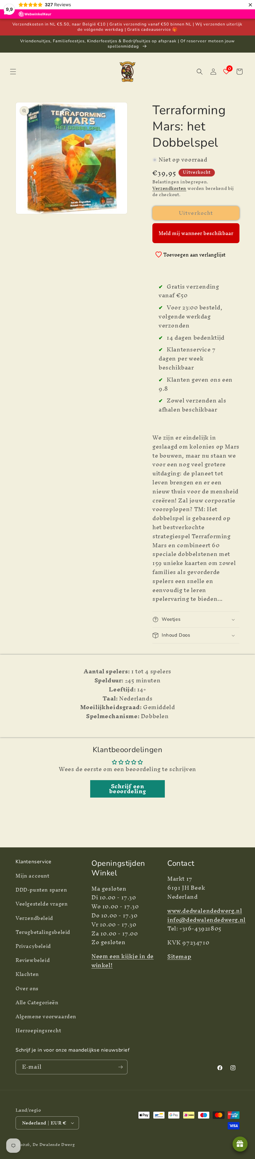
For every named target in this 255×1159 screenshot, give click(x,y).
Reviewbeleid (33, 960)
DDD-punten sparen (41, 889)
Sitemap (179, 956)
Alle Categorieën (37, 1002)
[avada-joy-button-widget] (240, 1144)
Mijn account (32, 876)
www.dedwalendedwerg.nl (204, 910)
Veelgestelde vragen (41, 903)
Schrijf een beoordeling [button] (127, 789)
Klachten (27, 974)
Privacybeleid (33, 946)
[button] (13, 71)
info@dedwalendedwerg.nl (206, 919)
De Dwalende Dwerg (54, 1144)
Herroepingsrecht (38, 1030)
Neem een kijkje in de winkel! (122, 961)
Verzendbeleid (34, 918)
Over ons (27, 988)
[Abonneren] (120, 1067)
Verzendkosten (169, 188)
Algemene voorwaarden (46, 1016)
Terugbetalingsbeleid (43, 932)
